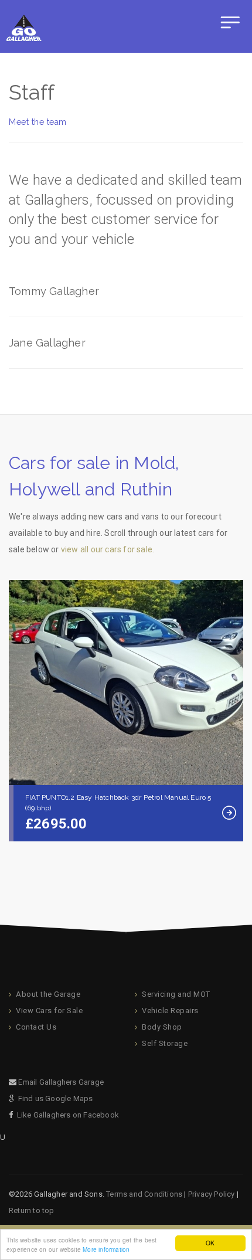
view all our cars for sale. (107, 549)
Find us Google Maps (55, 1098)
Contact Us (36, 1027)
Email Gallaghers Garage (61, 1082)
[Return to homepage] (22, 26)
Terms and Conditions (144, 1194)
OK (210, 1242)
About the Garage (48, 994)
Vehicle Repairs (170, 1010)
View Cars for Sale (49, 1010)
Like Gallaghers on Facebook (68, 1114)
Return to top (32, 1210)
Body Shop (162, 1027)
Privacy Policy (211, 1194)
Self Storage (165, 1043)
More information (106, 1249)
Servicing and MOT (176, 994)
